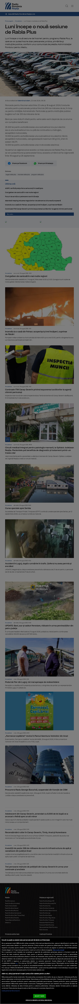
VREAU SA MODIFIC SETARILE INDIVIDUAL (39, 1000)
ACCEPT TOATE (39, 996)
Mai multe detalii (58, 950)
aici (17, 963)
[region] (39, 970)
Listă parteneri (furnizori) (10, 991)
